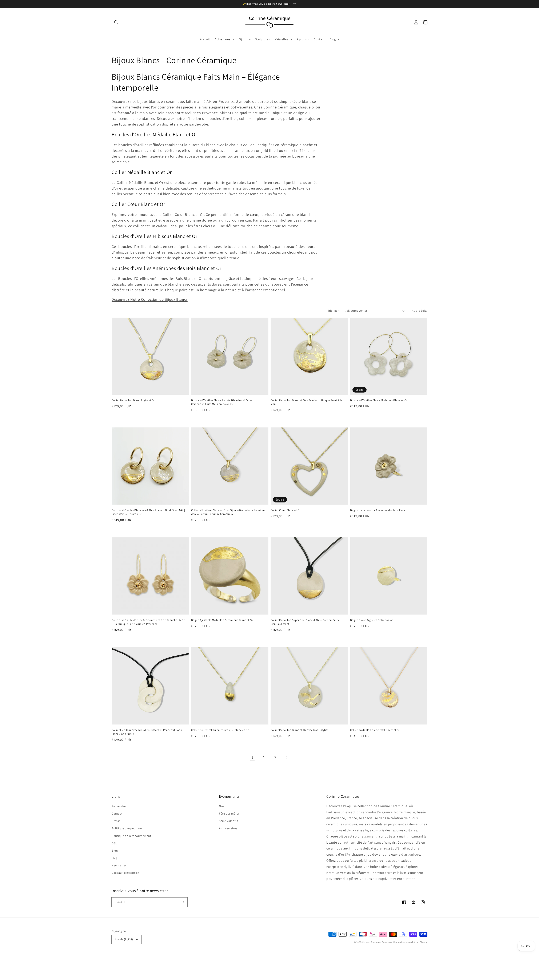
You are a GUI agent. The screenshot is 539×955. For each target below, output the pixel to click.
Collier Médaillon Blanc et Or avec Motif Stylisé (299, 730)
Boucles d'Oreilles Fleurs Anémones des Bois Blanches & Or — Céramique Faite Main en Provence (148, 622)
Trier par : (334, 311)
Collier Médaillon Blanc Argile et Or (133, 400)
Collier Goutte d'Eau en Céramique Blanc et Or (220, 730)
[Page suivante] (286, 757)
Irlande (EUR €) (124, 939)
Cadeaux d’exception (126, 873)
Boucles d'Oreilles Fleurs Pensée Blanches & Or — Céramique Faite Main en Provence (221, 402)
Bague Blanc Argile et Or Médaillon (372, 620)
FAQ (114, 858)
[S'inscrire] (182, 902)
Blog (115, 850)
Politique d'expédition (127, 828)
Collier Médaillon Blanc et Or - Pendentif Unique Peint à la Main (306, 402)
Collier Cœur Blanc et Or (285, 510)
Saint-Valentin (228, 821)
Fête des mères (229, 813)
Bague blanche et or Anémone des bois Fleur (377, 510)
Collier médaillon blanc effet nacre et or (375, 730)
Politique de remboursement (131, 836)
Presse (116, 821)
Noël (222, 806)
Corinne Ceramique (371, 942)
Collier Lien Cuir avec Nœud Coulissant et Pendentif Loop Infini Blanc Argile (147, 732)
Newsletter (119, 865)
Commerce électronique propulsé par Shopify (404, 942)
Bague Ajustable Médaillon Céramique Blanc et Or (222, 620)
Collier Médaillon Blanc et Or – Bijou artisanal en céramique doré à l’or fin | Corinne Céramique (228, 512)
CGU (114, 843)
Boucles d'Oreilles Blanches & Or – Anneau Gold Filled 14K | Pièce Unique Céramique (148, 512)
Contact (117, 813)
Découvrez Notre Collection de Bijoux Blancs (150, 299)
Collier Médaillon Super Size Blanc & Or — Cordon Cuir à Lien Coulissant (305, 622)
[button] (116, 22)
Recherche (119, 806)
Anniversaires (228, 828)
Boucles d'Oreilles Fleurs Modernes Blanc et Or (379, 400)
